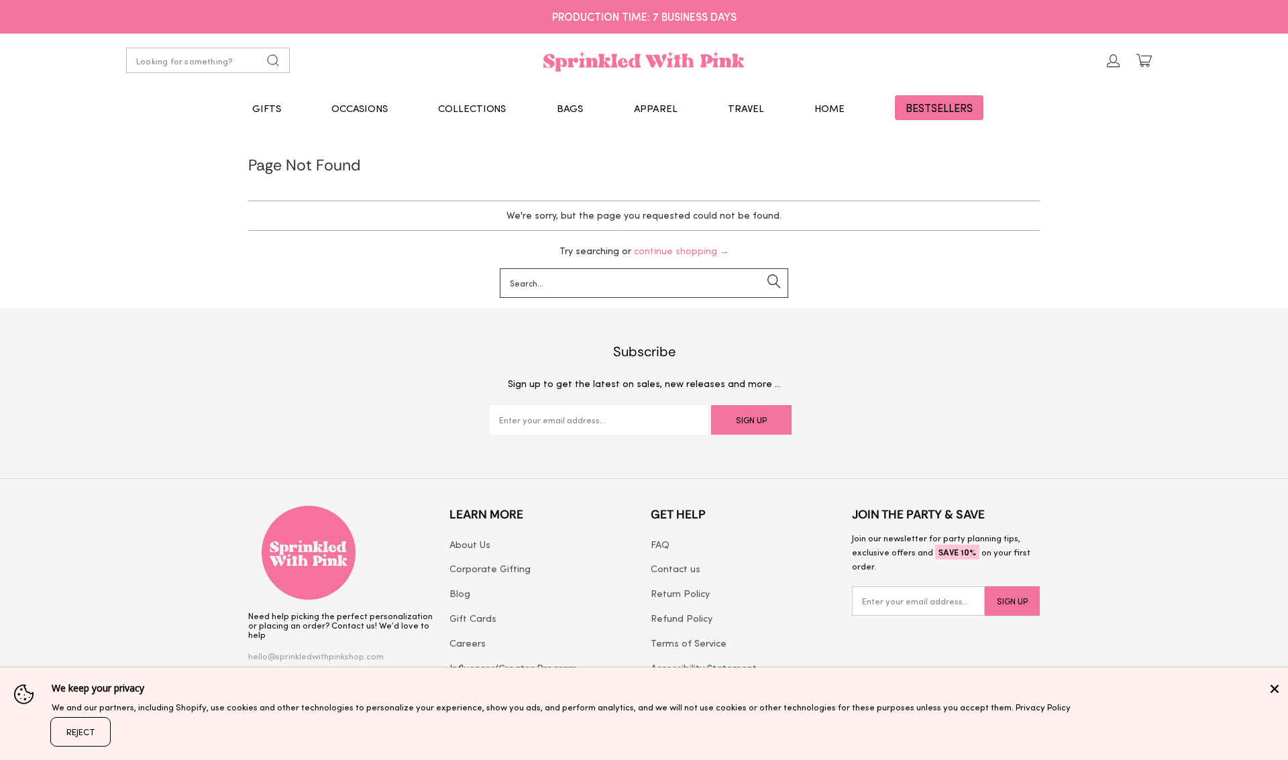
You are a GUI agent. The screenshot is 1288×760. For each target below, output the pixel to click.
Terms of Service (689, 642)
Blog (459, 593)
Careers (467, 642)
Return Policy (680, 593)
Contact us (675, 568)
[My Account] (1113, 60)
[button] (266, 108)
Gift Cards (472, 618)
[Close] (1274, 689)
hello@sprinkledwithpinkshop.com (316, 655)
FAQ (660, 544)
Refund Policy (681, 618)
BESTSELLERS (939, 108)
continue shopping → (681, 250)
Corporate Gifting (490, 568)
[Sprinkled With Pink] (644, 60)
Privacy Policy (1043, 706)
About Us (469, 544)
